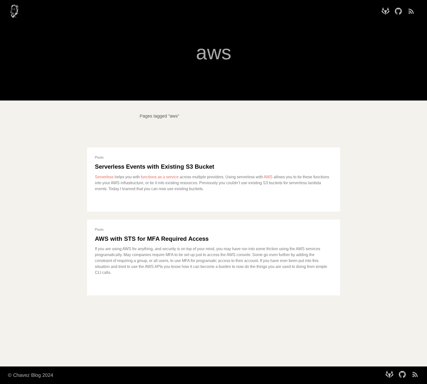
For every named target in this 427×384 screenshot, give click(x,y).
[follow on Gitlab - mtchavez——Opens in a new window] (387, 11)
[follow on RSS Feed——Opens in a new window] (412, 11)
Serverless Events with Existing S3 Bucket (154, 166)
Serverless (104, 177)
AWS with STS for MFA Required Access (152, 238)
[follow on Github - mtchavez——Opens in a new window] (399, 11)
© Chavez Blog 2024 (30, 375)
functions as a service (160, 177)
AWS (268, 177)
